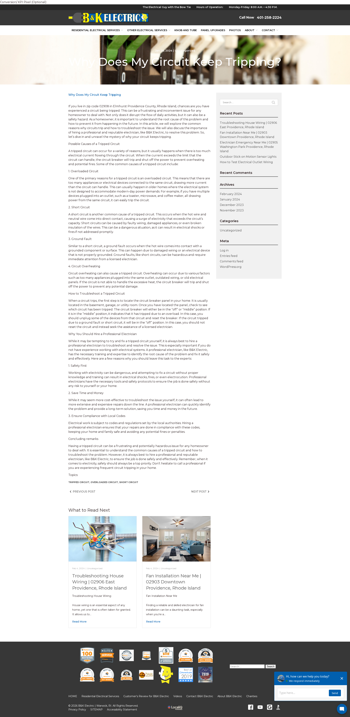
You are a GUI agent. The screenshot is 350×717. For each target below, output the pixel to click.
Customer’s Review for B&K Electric (146, 696)
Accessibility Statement (122, 709)
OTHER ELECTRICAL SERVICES (147, 30)
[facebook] (250, 707)
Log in (224, 250)
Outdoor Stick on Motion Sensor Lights (248, 156)
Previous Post (84, 491)
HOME (72, 696)
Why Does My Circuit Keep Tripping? (175, 62)
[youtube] (260, 707)
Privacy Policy (77, 709)
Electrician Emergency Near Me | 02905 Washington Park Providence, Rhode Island (249, 147)
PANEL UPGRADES (213, 30)
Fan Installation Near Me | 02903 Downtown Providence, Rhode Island (173, 582)
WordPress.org (231, 267)
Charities (251, 696)
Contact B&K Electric (199, 696)
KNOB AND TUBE (185, 30)
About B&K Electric (229, 696)
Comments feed (231, 261)
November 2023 (232, 210)
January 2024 (230, 199)
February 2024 (231, 194)
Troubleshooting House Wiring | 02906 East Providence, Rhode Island (99, 582)
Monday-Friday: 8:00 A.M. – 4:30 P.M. (253, 7)
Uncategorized (185, 50)
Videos (177, 696)
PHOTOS (235, 30)
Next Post (198, 491)
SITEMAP (96, 709)
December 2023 (232, 205)
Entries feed (229, 256)
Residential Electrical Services (96, 30)
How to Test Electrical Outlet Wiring (246, 162)
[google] (269, 707)
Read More (79, 621)
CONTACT (268, 30)
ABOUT (249, 30)
